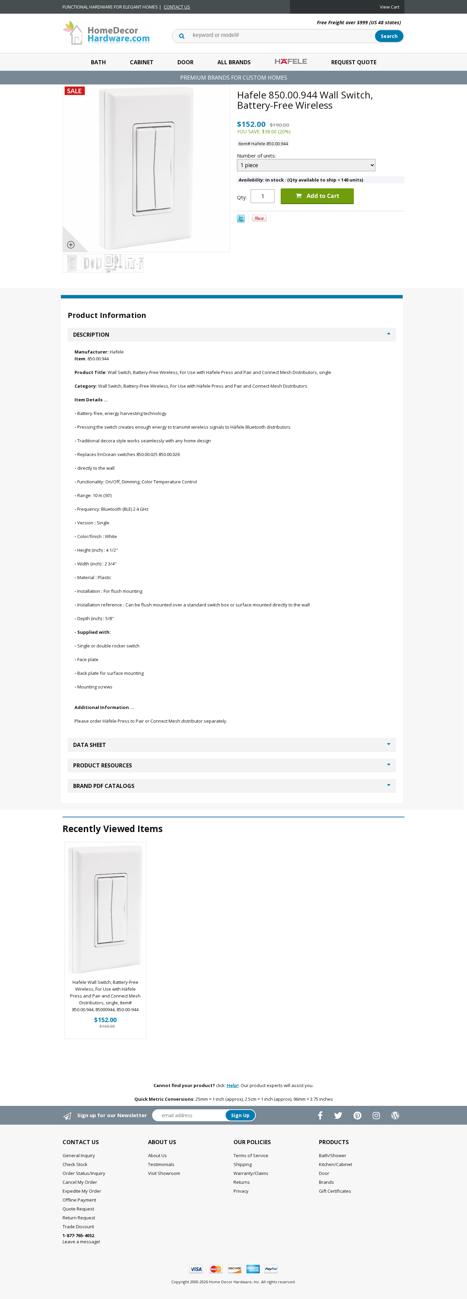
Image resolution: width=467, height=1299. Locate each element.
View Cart (389, 7)
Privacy (241, 1191)
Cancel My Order (80, 1182)
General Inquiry (79, 1155)
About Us (157, 1155)
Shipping (243, 1164)
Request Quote (353, 62)
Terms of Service (251, 1155)
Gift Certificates (335, 1191)
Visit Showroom (164, 1173)
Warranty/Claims (251, 1173)
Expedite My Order (82, 1191)
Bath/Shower (332, 1155)
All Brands (234, 62)
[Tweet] (241, 221)
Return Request (79, 1218)
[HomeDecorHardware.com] (106, 32)
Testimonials (161, 1164)
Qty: (242, 197)
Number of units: (257, 155)
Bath (98, 62)
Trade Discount (78, 1226)
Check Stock (75, 1164)
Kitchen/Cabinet (335, 1164)
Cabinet (142, 62)
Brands (326, 1182)
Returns (242, 1182)
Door (185, 62)
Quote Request (78, 1209)
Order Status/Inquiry (84, 1173)
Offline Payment (79, 1200)
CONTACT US (177, 7)
